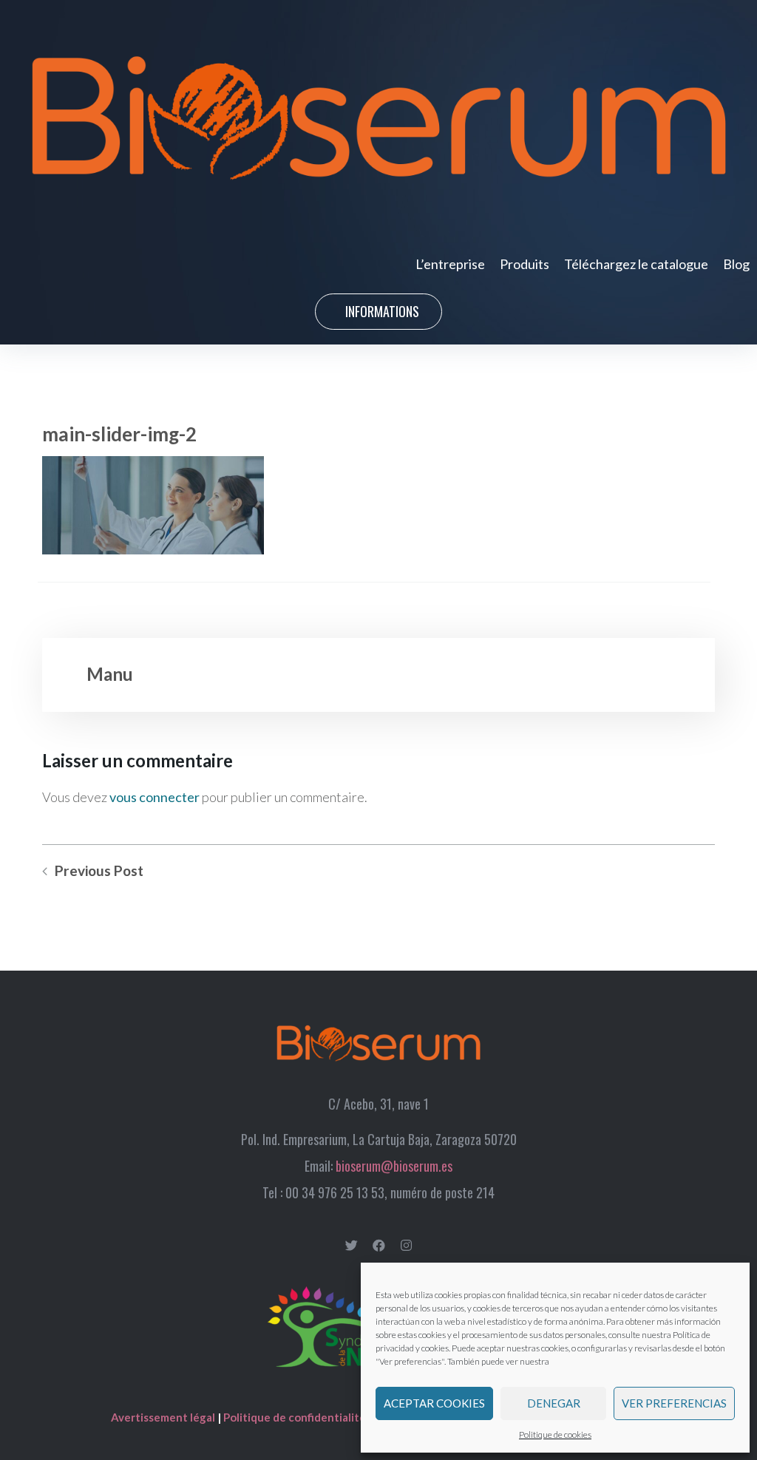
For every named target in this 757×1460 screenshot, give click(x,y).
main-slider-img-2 (119, 434)
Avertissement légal (164, 1417)
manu (109, 674)
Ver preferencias (674, 1403)
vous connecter (154, 797)
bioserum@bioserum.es (394, 1165)
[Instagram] (406, 1245)
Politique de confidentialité (294, 1417)
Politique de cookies (555, 1434)
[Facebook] (379, 1245)
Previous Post (99, 870)
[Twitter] (351, 1245)
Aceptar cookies (434, 1403)
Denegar (553, 1403)
